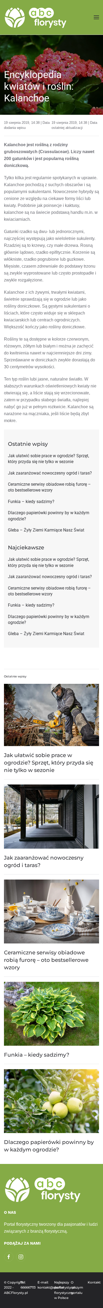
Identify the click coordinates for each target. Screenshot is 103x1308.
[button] (96, 17)
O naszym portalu (76, 1287)
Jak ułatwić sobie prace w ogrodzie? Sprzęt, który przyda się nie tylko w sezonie (48, 762)
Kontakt (93, 1282)
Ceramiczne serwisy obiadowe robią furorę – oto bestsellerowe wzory (46, 960)
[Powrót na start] (36, 17)
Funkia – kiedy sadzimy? (36, 1055)
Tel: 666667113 (26, 1285)
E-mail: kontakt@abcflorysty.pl (43, 1285)
